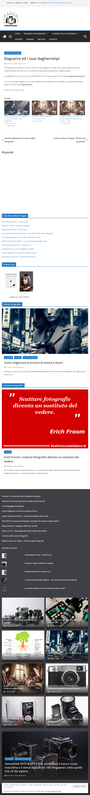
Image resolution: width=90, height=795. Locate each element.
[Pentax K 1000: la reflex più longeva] (46, 733)
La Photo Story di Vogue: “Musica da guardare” (69, 140)
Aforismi (30, 39)
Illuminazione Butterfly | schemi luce (16, 245)
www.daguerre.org (16, 90)
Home (17, 33)
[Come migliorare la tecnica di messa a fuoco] (45, 331)
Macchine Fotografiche (24, 766)
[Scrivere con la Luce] (5, 36)
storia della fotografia (12, 53)
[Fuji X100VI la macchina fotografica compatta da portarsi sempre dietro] (67, 678)
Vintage (37, 766)
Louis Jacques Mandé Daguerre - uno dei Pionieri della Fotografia (27, 233)
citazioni (8, 452)
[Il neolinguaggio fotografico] (23, 645)
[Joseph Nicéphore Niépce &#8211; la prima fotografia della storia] (72, 108)
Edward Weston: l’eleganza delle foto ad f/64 (19, 526)
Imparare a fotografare (34, 33)
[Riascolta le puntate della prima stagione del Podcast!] (67, 612)
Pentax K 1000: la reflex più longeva (16, 225)
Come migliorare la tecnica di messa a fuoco (54, 3)
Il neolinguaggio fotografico (13, 506)
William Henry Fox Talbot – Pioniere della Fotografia (22, 541)
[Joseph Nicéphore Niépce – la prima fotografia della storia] (23, 678)
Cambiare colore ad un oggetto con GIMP (18, 249)
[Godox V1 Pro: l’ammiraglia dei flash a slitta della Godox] (67, 711)
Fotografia (8, 357)
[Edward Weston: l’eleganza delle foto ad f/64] (23, 711)
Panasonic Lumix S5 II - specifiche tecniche (18, 257)
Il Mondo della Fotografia (64, 33)
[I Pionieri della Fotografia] (44, 108)
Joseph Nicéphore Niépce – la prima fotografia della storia (71, 117)
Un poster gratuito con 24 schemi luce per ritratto (21, 237)
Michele (23, 64)
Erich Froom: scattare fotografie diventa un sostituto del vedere (41, 459)
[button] (46, 33)
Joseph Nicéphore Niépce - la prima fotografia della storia (24, 241)
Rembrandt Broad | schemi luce (14, 229)
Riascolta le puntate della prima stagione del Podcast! (23, 501)
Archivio (41, 39)
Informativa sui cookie (54, 791)
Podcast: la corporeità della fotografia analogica (21, 496)
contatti (53, 39)
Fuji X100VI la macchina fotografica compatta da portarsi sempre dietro (30, 521)
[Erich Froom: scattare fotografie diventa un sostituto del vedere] (45, 418)
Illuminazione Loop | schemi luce (15, 222)
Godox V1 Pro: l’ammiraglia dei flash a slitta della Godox (24, 531)
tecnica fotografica (30, 357)
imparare (18, 357)
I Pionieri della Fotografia (41, 116)
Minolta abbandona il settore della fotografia (20, 140)
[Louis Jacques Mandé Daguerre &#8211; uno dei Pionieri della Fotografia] (17, 108)
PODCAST (18, 39)
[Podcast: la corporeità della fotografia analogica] (23, 612)
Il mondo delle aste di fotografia (15, 536)
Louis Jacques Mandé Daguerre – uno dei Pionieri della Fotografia (16, 118)
